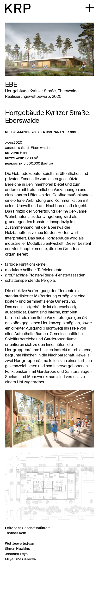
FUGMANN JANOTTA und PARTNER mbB (44, 132)
